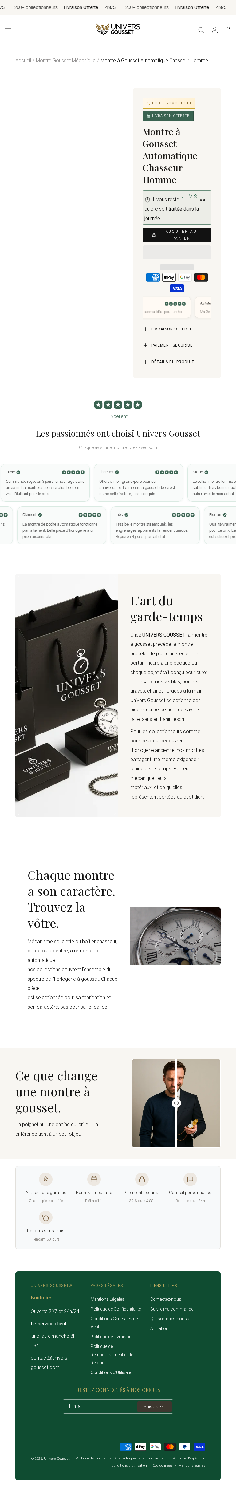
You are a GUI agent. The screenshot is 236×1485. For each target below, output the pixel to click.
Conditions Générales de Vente (114, 1322)
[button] (177, 252)
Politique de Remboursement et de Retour (112, 1354)
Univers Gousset (57, 1459)
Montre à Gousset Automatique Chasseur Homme (154, 60)
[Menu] (7, 30)
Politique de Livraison (111, 1336)
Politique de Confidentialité (116, 1309)
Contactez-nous (165, 1299)
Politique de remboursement (144, 1458)
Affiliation (159, 1328)
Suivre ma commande (171, 1309)
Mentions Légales (107, 1299)
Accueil (23, 60)
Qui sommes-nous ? (170, 1318)
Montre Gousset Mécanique (66, 60)
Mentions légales (192, 1465)
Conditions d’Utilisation (113, 1372)
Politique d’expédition (189, 1458)
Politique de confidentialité (96, 1458)
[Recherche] (201, 30)
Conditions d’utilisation (129, 1465)
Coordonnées (163, 1465)
